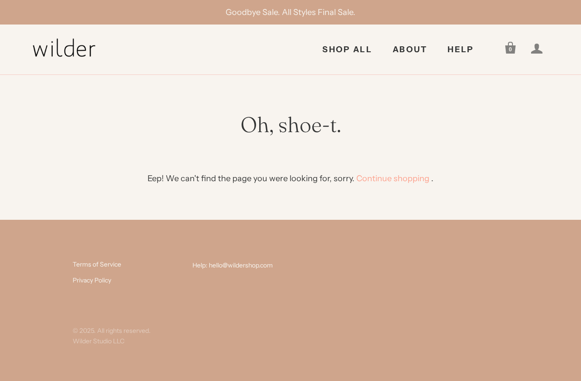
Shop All (347, 49)
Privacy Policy (92, 280)
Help (461, 49)
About (410, 49)
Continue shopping (392, 178)
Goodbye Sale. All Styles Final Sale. (290, 12)
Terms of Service (97, 264)
